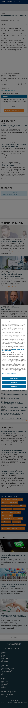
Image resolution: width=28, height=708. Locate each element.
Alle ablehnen (14, 382)
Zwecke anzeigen (14, 378)
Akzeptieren (14, 386)
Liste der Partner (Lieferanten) (9, 373)
